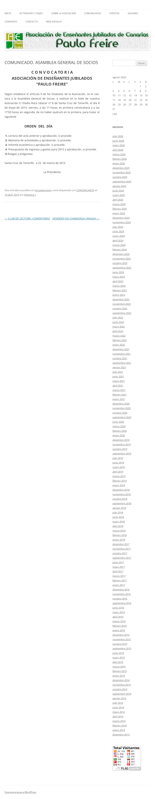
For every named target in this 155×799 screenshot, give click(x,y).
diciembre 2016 (120, 589)
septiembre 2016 (121, 603)
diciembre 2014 (120, 680)
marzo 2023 (119, 285)
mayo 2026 (118, 145)
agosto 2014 (119, 698)
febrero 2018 (119, 535)
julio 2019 (117, 458)
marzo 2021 (119, 390)
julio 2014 (117, 703)
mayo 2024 (118, 236)
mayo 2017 (118, 567)
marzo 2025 (119, 204)
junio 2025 (118, 190)
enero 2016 (118, 630)
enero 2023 (118, 295)
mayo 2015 (118, 657)
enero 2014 (118, 730)
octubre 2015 (119, 644)
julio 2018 (117, 512)
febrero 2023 (119, 290)
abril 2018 (117, 526)
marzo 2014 (119, 721)
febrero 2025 (119, 208)
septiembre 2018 (121, 503)
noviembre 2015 (121, 639)
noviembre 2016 (121, 594)
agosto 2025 (119, 186)
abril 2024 (117, 240)
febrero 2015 (119, 671)
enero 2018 (118, 539)
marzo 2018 (119, 530)
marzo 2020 (119, 426)
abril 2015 (117, 662)
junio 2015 (118, 653)
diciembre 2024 (120, 217)
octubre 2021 (119, 358)
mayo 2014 (118, 712)
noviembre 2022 (121, 304)
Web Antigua (54, 21)
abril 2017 (117, 571)
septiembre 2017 (121, 557)
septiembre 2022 (121, 313)
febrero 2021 (119, 394)
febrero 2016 (119, 625)
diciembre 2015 (120, 635)
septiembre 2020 (121, 417)
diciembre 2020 (120, 403)
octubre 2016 (119, 598)
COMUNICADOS (92, 13)
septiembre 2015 (121, 648)
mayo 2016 (118, 612)
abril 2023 (117, 281)
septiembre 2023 (121, 267)
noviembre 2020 (121, 408)
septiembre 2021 (121, 363)
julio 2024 (117, 227)
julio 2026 (117, 136)
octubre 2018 (119, 499)
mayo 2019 (118, 467)
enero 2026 (118, 163)
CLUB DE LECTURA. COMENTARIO (27, 218)
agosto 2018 (119, 508)
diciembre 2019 (120, 440)
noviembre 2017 (121, 548)
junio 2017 (118, 562)
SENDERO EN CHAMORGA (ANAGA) (76, 218)
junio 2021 (118, 376)
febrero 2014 (119, 725)
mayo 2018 (118, 521)
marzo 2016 (119, 621)
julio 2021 (117, 372)
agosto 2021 (119, 367)
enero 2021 (118, 399)
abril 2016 (117, 616)
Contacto (32, 21)
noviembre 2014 (121, 684)
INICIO (8, 13)
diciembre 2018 (120, 489)
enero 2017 (118, 585)
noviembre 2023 (121, 258)
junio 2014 (118, 707)
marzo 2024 (119, 245)
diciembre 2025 (120, 168)
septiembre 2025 (121, 181)
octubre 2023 (119, 263)
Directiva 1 (30, 194)
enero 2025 (118, 213)
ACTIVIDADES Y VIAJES (31, 13)
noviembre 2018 (121, 494)
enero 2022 (118, 344)
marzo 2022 (119, 335)
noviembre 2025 (121, 172)
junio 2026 (118, 140)
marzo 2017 (119, 576)
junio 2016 (118, 607)
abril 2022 (117, 331)
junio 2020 (118, 421)
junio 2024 (118, 231)
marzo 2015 (119, 666)
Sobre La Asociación (63, 13)
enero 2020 (118, 435)
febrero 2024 (119, 249)
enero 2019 (118, 485)
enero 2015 (118, 675)
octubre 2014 (119, 689)
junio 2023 (118, 272)
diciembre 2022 (120, 299)
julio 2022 (117, 317)
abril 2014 (117, 716)
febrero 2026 (119, 159)
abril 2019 (117, 471)
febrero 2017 (119, 580)
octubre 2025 (119, 177)
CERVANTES (11, 21)
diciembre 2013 (120, 734)
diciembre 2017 (120, 544)
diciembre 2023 (120, 254)
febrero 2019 (119, 480)
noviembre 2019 (121, 444)
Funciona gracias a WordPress (20, 792)
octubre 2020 (119, 412)
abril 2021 (117, 385)
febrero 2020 (119, 431)
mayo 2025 (118, 195)
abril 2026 (117, 149)
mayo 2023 (118, 276)
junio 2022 (118, 322)
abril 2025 (117, 199)
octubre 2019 (119, 449)
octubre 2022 (119, 308)
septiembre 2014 (121, 693)
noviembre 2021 (121, 353)
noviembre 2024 (121, 222)
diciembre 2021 (120, 349)
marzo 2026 (119, 154)
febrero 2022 (119, 340)
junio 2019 (118, 462)
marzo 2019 (119, 476)
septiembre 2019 (121, 453)
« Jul (114, 113)
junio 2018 (118, 517)
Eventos (114, 13)
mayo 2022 (118, 326)
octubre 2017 (119, 553)
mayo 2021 (118, 381)
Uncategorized (43, 190)
